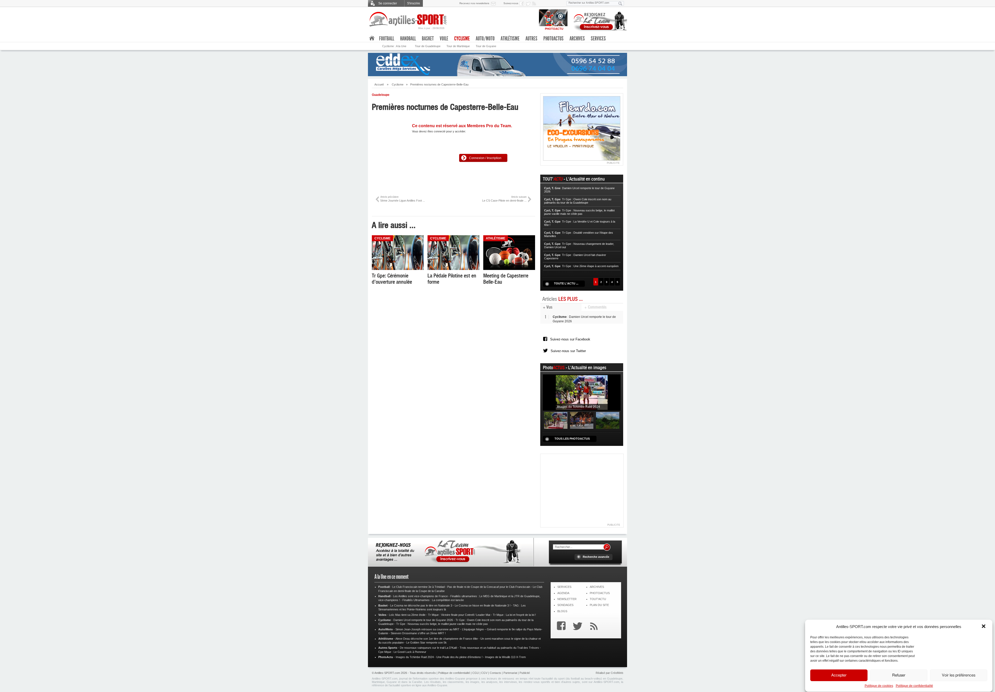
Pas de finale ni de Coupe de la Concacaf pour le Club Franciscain (488, 586)
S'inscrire (413, 3)
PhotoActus (553, 38)
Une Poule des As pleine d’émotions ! (459, 657)
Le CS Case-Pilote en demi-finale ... (504, 199)
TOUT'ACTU (598, 599)
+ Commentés (595, 307)
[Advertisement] (582, 488)
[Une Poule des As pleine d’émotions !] (581, 420)
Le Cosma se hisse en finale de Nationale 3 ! (482, 605)
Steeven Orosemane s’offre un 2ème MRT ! (418, 633)
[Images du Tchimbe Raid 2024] (582, 392)
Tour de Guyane (486, 46)
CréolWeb (617, 672)
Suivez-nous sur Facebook (570, 339)
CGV (484, 672)
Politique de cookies (879, 686)
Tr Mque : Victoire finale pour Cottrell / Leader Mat (459, 614)
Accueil (378, 84)
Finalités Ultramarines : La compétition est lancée (433, 600)
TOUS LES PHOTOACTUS (572, 438)
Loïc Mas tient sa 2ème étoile (407, 614)
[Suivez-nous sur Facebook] (523, 3)
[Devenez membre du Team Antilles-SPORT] (598, 20)
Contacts (495, 672)
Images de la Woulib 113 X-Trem (505, 657)
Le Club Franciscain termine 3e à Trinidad (418, 586)
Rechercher (606, 547)
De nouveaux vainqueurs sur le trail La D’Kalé (428, 647)
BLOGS (562, 611)
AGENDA (563, 593)
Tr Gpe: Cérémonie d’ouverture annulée (392, 279)
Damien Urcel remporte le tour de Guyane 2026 (423, 620)
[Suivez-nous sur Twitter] (529, 3)
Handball (408, 38)
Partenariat (510, 672)
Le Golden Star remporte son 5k (426, 642)
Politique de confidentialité (914, 686)
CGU (475, 672)
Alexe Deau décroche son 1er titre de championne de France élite (436, 638)
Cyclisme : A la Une (394, 46)
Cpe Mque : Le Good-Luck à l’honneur (402, 651)
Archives (577, 38)
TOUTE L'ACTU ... (566, 283)
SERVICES (564, 586)
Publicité (525, 672)
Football (386, 38)
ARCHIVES (597, 586)
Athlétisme (510, 38)
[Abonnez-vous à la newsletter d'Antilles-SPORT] (494, 3)
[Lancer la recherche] (620, 3)
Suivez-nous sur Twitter (568, 351)
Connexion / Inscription (485, 158)
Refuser (898, 675)
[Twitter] (576, 627)
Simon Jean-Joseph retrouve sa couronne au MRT (427, 629)
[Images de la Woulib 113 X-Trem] (607, 420)
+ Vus (547, 307)
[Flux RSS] (535, 3)
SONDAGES (565, 605)
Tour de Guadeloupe (427, 46)
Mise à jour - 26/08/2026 (431, 28)
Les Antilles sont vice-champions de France (420, 596)
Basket (428, 38)
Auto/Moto (485, 38)
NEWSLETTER (567, 599)
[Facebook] (559, 627)
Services (598, 38)
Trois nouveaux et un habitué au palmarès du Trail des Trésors (499, 647)
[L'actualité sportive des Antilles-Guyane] (408, 19)
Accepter (839, 675)
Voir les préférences (958, 675)
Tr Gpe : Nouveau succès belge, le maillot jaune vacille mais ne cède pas (442, 623)
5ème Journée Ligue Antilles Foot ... (402, 199)
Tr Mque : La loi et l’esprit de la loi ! (514, 614)
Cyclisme (397, 84)
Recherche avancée (596, 556)
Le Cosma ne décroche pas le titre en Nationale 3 (421, 605)
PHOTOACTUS (600, 593)
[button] (984, 627)
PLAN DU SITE (599, 605)
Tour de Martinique (458, 46)
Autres (531, 38)
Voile (444, 38)
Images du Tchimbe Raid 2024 (415, 657)
